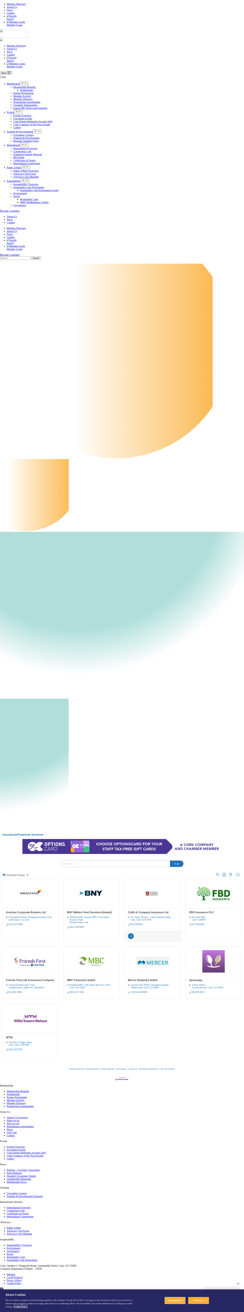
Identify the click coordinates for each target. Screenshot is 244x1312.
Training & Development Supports (25, 1196)
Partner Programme (23, 93)
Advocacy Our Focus (24, 173)
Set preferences (175, 1300)
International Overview (25, 148)
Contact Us (132, 1069)
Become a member (10, 211)
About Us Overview (17, 1117)
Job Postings (121, 1069)
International (13, 145)
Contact (11, 13)
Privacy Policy (14, 1280)
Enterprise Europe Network (27, 154)
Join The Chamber (167, 1069)
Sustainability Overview (26, 184)
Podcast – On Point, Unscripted (23, 1170)
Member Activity (22, 96)
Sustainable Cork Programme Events (39, 190)
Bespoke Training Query (26, 141)
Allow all (198, 1300)
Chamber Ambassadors (25, 105)
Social (16, 196)
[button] (4, 875)
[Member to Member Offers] (131, 938)
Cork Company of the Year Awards (31, 124)
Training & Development (20, 131)
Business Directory (77, 1069)
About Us (12, 7)
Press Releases (14, 1173)
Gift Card (12, 1132)
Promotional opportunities (26, 102)
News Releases (92, 1069)
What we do (13, 1120)
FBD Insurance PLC (201, 912)
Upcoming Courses (23, 135)
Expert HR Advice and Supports (30, 108)
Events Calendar (107, 1069)
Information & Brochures (148, 1069)
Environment (20, 193)
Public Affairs (14, 167)
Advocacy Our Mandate (26, 176)
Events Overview (22, 115)
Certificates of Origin (24, 160)
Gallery (17, 127)
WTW (9, 1037)
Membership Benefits (24, 87)
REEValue (18, 157)
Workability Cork (29, 199)
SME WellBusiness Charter (34, 202)
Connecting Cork (22, 151)
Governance (19, 205)
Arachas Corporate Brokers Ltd (26, 912)
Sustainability (14, 181)
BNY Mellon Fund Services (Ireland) (89, 912)
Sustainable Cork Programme (28, 187)
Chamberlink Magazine (19, 1179)
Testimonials (26, 90)
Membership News (17, 1182)
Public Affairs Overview (26, 170)
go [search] (178, 863)
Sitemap (11, 1274)
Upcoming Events (22, 118)
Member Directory (16, 4)
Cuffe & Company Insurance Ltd (148, 912)
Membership (13, 83)
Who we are (13, 1123)
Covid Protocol (15, 1277)
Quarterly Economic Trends (21, 1176)
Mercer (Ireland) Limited (143, 980)
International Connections (26, 163)
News (10, 10)
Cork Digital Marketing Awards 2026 (32, 121)
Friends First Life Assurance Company (30, 980)
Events (10, 112)
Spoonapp (195, 980)
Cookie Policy (14, 1283)
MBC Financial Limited (81, 980)
